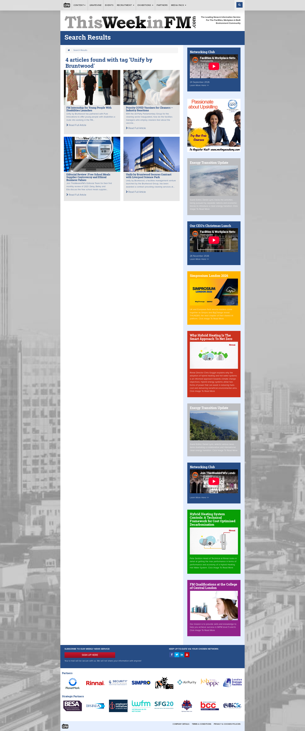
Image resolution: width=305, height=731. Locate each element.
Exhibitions (145, 5)
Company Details (181, 724)
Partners (162, 5)
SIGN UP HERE (90, 655)
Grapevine (96, 5)
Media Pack (178, 5)
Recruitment (125, 5)
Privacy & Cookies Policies (227, 724)
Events (109, 5)
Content (79, 5)
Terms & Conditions (201, 724)
